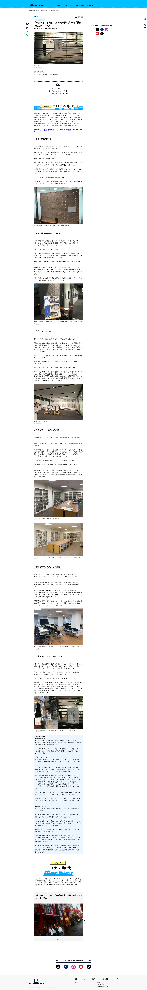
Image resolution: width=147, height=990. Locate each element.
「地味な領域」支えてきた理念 (58, 93)
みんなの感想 (80, 17)
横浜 (40, 74)
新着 (58, 5)
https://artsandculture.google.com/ (50, 777)
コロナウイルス (45, 74)
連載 (71, 5)
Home (30, 10)
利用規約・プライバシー (103, 984)
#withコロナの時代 (54, 74)
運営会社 (99, 982)
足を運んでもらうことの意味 (58, 91)
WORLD (90, 5)
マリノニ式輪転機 (66, 761)
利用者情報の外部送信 (102, 986)
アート (35, 74)
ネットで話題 (80, 5)
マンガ (65, 5)
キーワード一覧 (79, 982)
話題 (33, 10)
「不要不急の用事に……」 (57, 88)
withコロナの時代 (40, 20)
